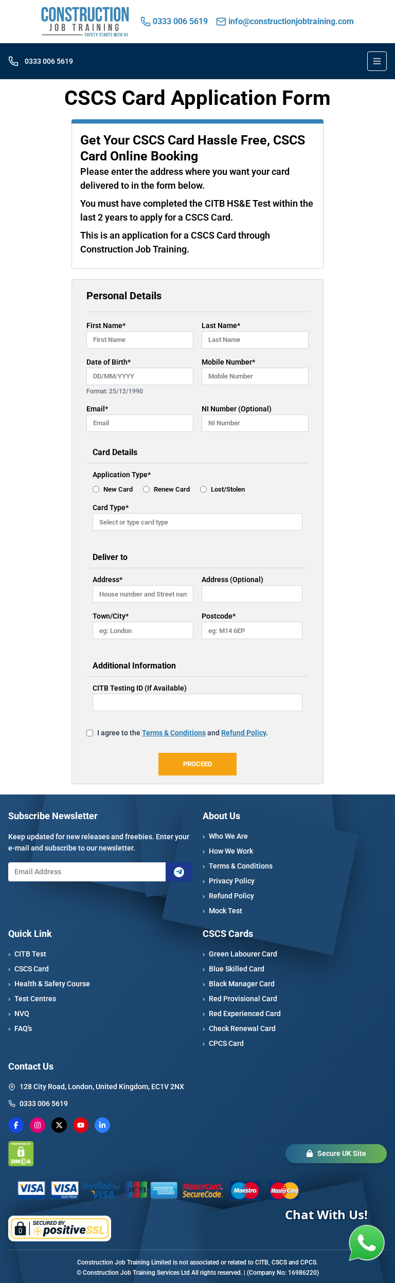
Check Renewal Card (239, 1028)
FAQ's (20, 1028)
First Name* (105, 325)
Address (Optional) (232, 579)
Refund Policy (228, 896)
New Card (118, 489)
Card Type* (111, 507)
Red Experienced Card (242, 1013)
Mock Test (222, 911)
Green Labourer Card (240, 954)
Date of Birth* (108, 362)
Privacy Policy (229, 881)
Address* (107, 579)
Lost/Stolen (228, 489)
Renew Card (172, 489)
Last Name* (221, 325)
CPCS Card (223, 1043)
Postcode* (219, 616)
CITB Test (27, 954)
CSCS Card (28, 969)
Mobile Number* (228, 362)
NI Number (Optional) (237, 409)
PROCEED (197, 764)
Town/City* (111, 616)
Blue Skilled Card (233, 969)
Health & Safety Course (49, 984)
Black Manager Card (239, 984)
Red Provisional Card (240, 999)
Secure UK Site (341, 1153)
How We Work (228, 851)
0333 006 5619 (180, 21)
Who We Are (225, 836)
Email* (97, 409)
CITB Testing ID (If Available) (140, 688)
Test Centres (32, 999)
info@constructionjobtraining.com (291, 21)
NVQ (18, 1013)
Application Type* (122, 475)
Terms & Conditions (238, 866)
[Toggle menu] (377, 61)
